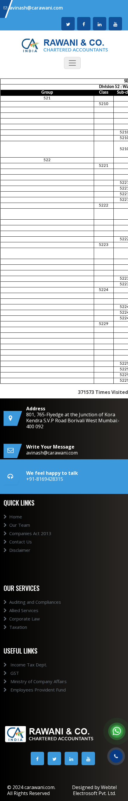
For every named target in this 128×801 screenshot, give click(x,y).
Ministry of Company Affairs (38, 681)
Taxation (18, 627)
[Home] (64, 45)
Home (15, 517)
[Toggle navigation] (72, 63)
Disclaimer (19, 550)
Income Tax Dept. (28, 665)
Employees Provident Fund (37, 690)
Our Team (19, 525)
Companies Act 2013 (30, 533)
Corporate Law (24, 619)
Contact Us (20, 542)
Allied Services (23, 610)
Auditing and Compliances (35, 602)
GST (14, 673)
